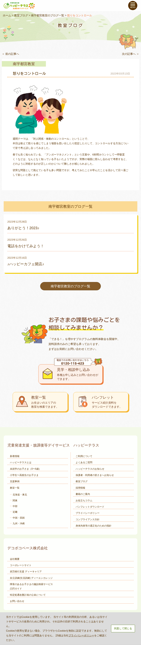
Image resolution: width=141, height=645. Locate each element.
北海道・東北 (20, 494)
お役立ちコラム (84, 500)
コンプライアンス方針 (88, 519)
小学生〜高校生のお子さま (24, 475)
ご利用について (84, 456)
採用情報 (80, 487)
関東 (15, 500)
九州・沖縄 (19, 523)
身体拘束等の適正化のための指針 (93, 525)
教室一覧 (14, 487)
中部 (15, 506)
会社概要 (14, 559)
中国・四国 (19, 517)
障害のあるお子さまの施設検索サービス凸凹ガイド (31, 586)
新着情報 (14, 456)
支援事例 (14, 481)
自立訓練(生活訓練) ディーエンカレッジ (31, 578)
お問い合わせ (17, 601)
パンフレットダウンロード (90, 506)
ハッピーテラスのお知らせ (90, 468)
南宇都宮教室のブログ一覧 (47, 15)
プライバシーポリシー (88, 513)
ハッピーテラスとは (20, 462)
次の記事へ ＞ (130, 53)
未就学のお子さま (25, 468)
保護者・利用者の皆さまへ (95, 475)
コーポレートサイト (20, 565)
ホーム (7, 15)
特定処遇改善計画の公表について (28, 594)
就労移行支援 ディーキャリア (26, 571)
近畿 (15, 512)
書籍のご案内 (83, 494)
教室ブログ (21, 15)
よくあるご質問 (84, 462)
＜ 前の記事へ (10, 53)
